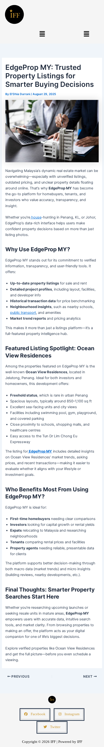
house (35, 217)
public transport (23, 312)
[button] (42, 34)
